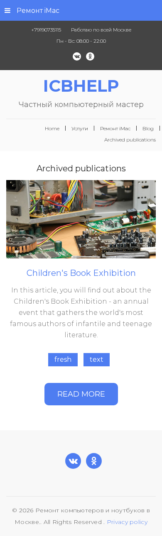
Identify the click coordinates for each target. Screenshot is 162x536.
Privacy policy (127, 522)
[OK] (90, 56)
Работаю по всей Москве (101, 30)
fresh (62, 359)
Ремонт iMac (38, 11)
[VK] (77, 56)
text (96, 359)
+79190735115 (46, 30)
